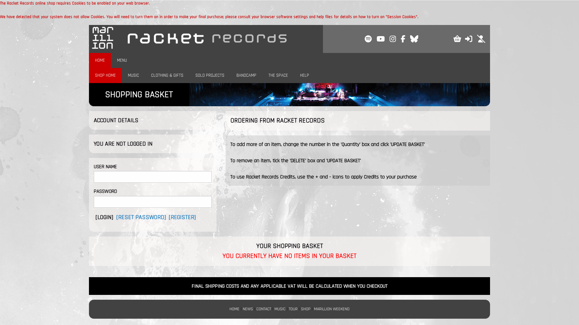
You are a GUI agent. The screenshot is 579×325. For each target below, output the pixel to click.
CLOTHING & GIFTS (167, 75)
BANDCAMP (246, 75)
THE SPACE (278, 75)
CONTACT (263, 309)
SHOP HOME (105, 75)
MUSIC (133, 75)
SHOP (306, 309)
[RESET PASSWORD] (141, 217)
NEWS (248, 309)
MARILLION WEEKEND (332, 309)
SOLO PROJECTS (209, 75)
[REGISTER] (182, 217)
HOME (100, 60)
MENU (122, 60)
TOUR (293, 309)
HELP (304, 75)
